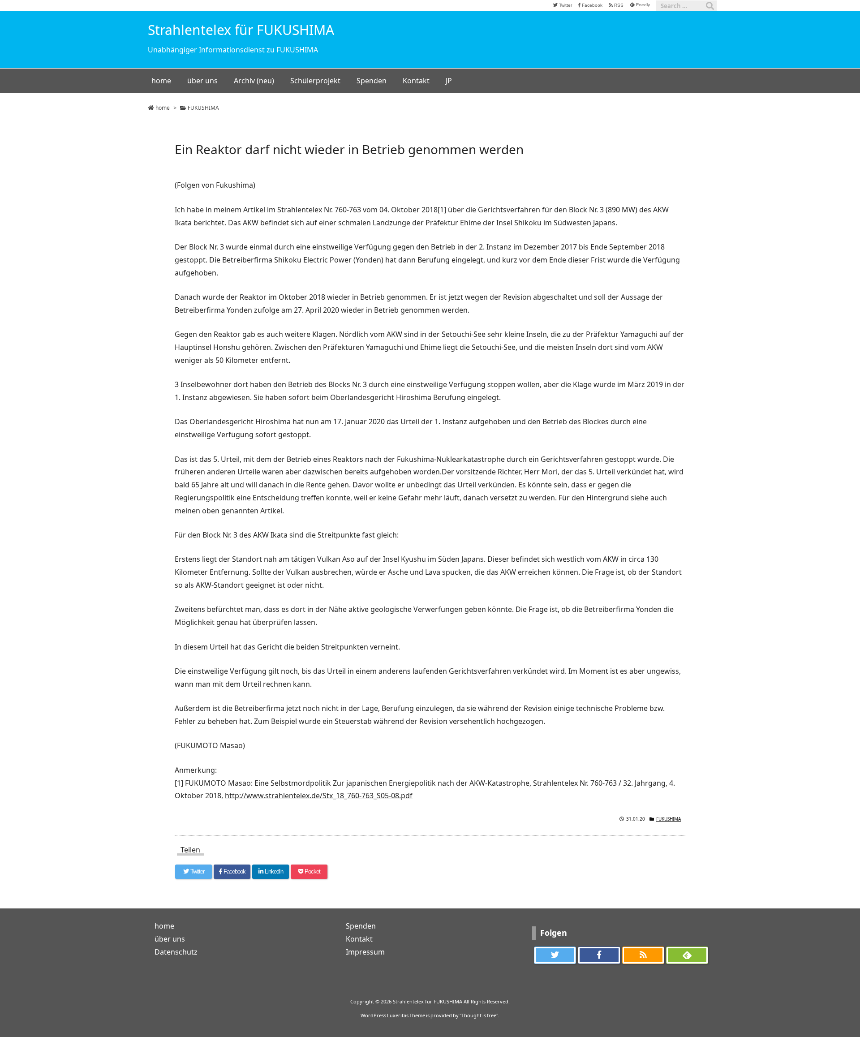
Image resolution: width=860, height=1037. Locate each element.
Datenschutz (176, 952)
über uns (170, 939)
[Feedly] (687, 955)
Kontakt (359, 939)
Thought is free (478, 1015)
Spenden (361, 926)
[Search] (710, 5)
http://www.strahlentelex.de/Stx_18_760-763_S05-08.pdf (319, 795)
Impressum (365, 952)
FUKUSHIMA (203, 108)
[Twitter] (555, 955)
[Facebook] (598, 955)
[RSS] (643, 955)
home (162, 108)
